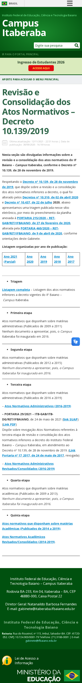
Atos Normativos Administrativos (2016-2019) (38, 406)
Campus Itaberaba (24, 27)
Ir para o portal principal (20, 54)
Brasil (13, 3)
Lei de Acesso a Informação (26, 660)
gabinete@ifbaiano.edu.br (41, 641)
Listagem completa (16, 290)
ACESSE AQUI (41, 68)
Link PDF (9, 424)
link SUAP (70, 419)
